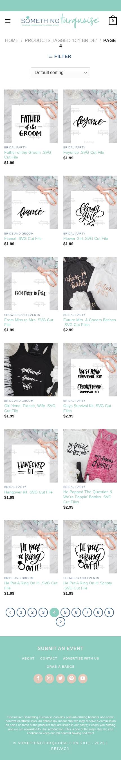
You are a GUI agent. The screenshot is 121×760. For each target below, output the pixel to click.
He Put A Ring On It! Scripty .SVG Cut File (87, 585)
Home (12, 40)
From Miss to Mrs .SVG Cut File (28, 322)
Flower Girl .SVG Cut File (85, 239)
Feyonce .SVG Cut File (83, 152)
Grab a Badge (61, 666)
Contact (48, 658)
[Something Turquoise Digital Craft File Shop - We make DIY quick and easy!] (60, 21)
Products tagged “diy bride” (61, 40)
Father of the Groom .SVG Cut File (27, 155)
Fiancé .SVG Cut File (23, 239)
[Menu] (7, 21)
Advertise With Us (81, 658)
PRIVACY (60, 749)
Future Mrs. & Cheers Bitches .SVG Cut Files (89, 322)
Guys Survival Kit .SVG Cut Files (87, 408)
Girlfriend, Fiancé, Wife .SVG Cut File (29, 408)
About (28, 658)
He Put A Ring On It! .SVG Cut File (30, 585)
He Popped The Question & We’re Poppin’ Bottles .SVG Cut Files (87, 497)
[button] (60, 703)
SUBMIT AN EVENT (61, 648)
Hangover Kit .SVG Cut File (28, 492)
